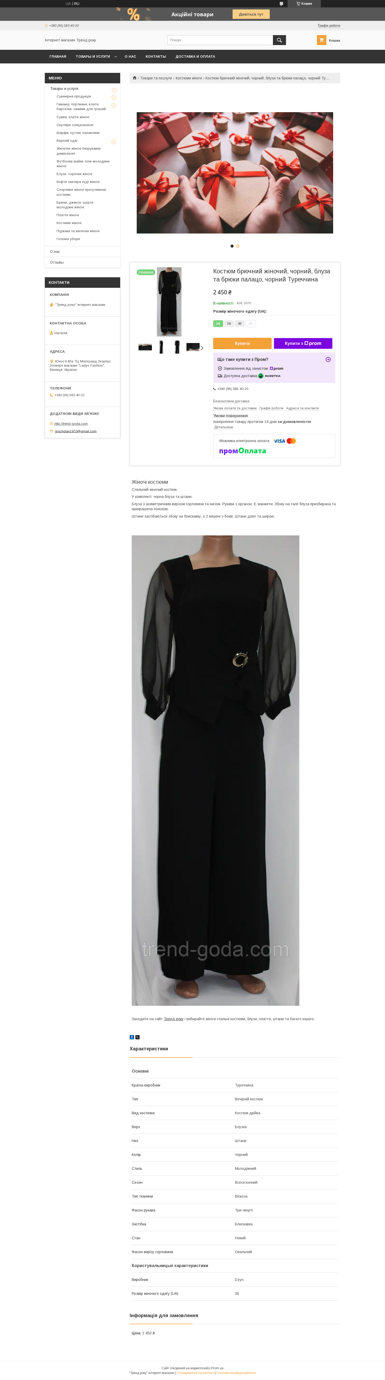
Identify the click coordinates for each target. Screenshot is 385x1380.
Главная (58, 56)
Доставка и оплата (195, 56)
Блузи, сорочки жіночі (74, 174)
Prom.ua (217, 1368)
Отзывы (57, 262)
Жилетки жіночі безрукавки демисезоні (79, 150)
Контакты (156, 56)
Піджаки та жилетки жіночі (78, 231)
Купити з (294, 343)
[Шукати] (279, 40)
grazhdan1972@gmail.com (76, 431)
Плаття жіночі (68, 215)
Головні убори (68, 239)
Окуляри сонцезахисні (75, 125)
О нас (130, 56)
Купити (242, 343)
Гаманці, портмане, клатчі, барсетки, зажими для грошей (81, 106)
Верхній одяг (67, 141)
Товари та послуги (156, 78)
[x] (137, 1038)
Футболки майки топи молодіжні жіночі (83, 163)
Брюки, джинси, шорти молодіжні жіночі (75, 204)
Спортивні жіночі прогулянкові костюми (81, 192)
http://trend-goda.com (71, 424)
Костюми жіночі (189, 78)
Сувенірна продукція (74, 96)
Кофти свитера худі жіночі (78, 182)
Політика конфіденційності (236, 1373)
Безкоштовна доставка (231, 401)
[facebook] (132, 1038)
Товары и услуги (93, 56)
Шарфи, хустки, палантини (78, 133)
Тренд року (174, 1019)
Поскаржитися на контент (195, 1373)
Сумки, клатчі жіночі (73, 117)
